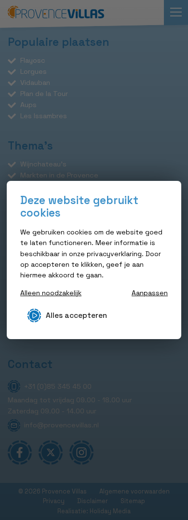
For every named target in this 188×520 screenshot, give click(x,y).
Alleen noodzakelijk (50, 292)
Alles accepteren (76, 315)
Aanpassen (150, 292)
